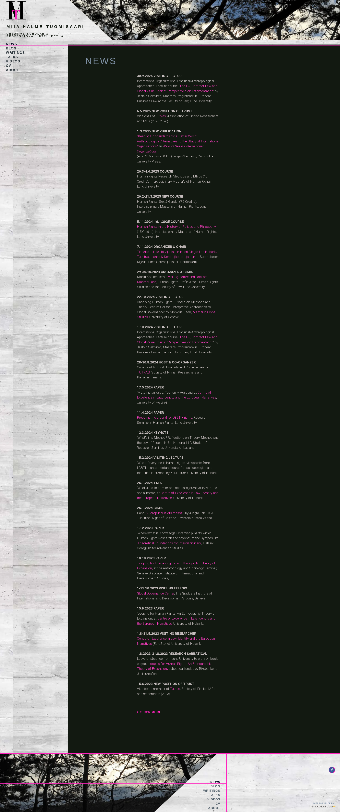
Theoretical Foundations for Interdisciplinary (169, 543)
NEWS (11, 44)
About (12, 70)
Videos (13, 61)
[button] (214, 712)
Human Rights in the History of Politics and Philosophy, (177, 227)
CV (8, 66)
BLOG (11, 48)
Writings (15, 53)
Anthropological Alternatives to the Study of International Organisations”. (178, 141)
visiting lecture (178, 277)
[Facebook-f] (332, 770)
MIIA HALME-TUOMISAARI (45, 26)
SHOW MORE (151, 712)
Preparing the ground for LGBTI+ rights (164, 417)
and (192, 277)
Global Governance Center (155, 593)
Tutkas (161, 116)
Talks (12, 57)
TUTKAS (143, 372)
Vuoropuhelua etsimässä (164, 513)
